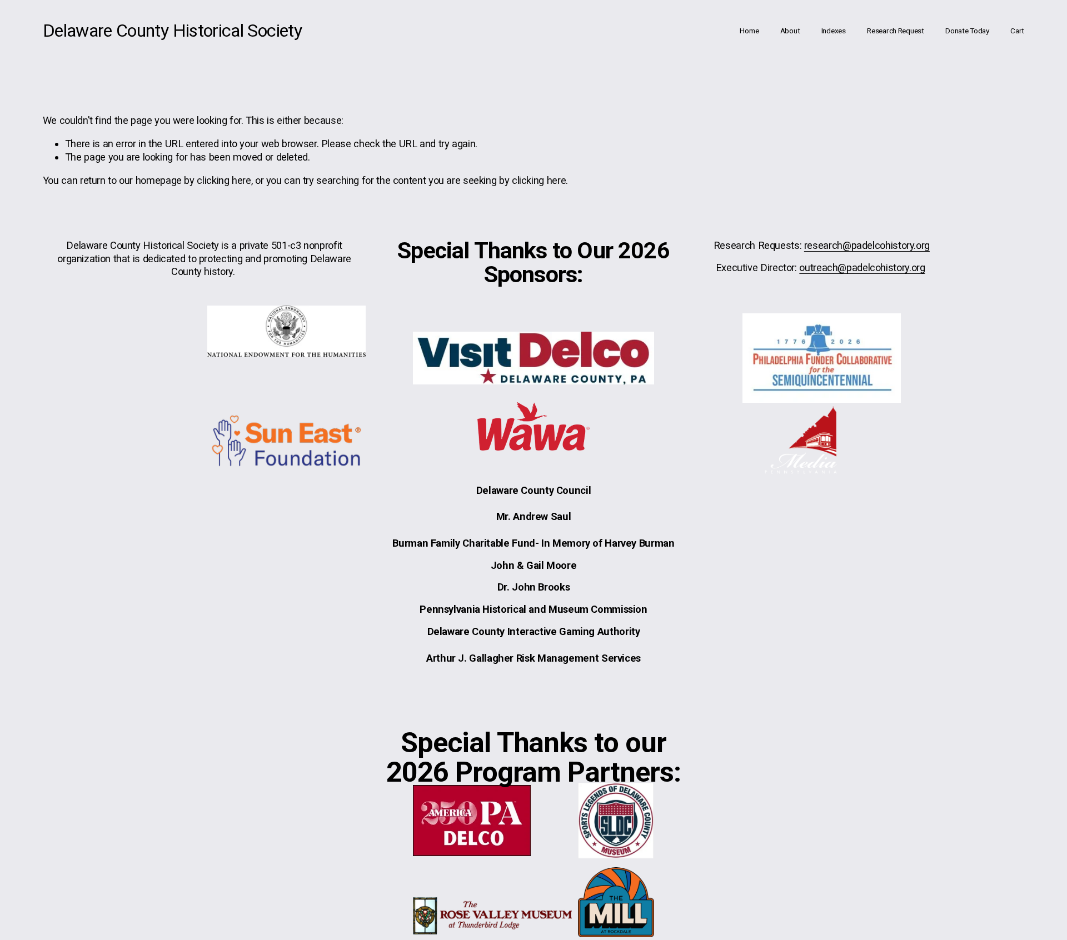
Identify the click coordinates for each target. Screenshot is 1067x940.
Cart (1017, 30)
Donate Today (967, 30)
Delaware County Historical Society (172, 30)
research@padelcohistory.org (867, 245)
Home (749, 30)
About (790, 30)
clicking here (224, 180)
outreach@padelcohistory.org (862, 267)
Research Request (895, 30)
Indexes (833, 30)
